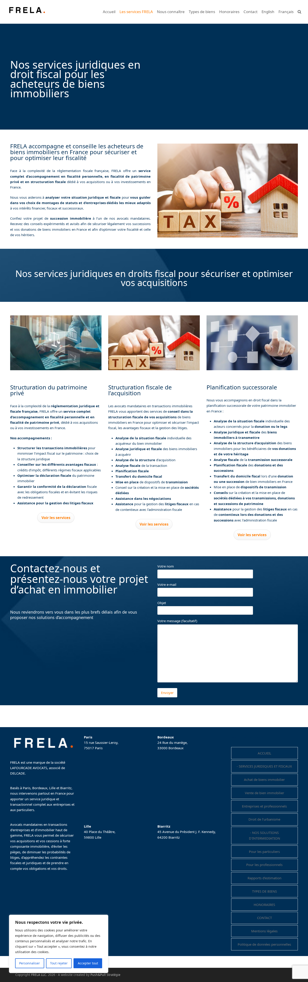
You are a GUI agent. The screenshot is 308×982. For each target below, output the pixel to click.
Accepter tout (88, 963)
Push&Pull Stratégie (105, 975)
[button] (299, 11)
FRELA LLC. (39, 975)
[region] (58, 944)
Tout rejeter (59, 963)
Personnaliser (29, 963)
